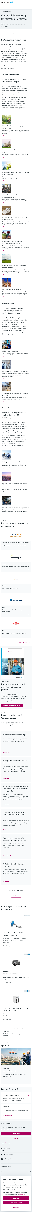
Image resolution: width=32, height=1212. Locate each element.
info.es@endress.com (9, 1159)
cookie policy (22, 1194)
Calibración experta (9, 1071)
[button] (3, 32)
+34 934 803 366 (8, 1154)
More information (5, 1143)
